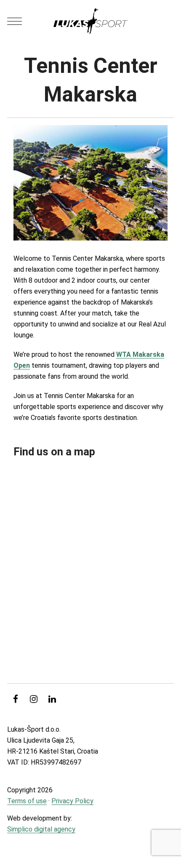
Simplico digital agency (41, 829)
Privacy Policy (72, 801)
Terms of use (27, 801)
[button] (14, 21)
